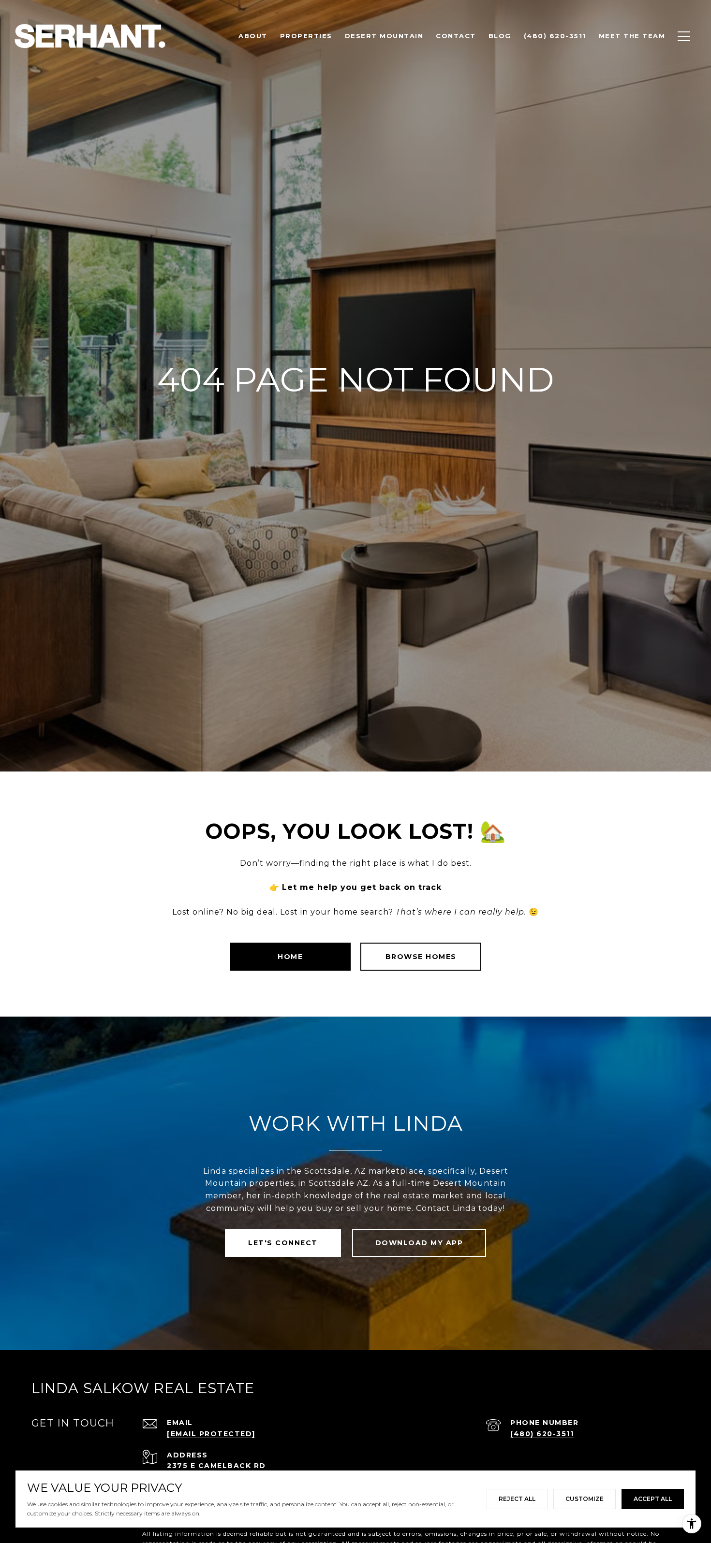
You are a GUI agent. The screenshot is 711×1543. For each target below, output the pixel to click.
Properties (306, 36)
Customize (584, 1498)
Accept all (653, 1498)
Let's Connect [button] (283, 1242)
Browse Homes (421, 956)
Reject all (517, 1498)
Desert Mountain (384, 36)
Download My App (419, 1242)
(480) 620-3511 (542, 1433)
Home (290, 956)
